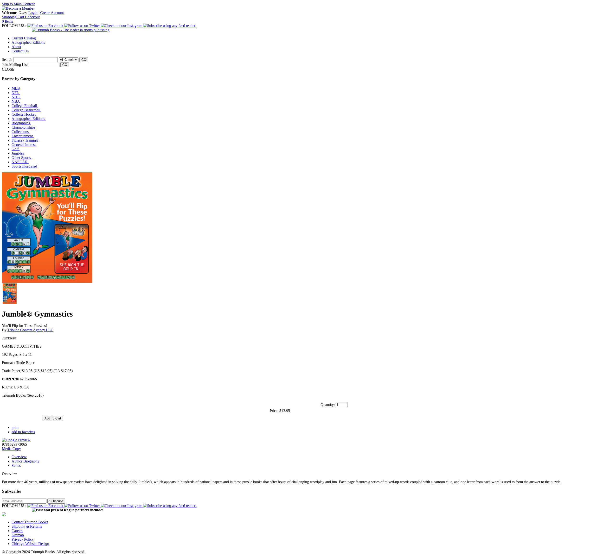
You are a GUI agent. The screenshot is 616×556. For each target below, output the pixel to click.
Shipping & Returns (27, 526)
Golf (15, 149)
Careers (17, 531)
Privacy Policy (23, 539)
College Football (25, 106)
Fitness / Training (25, 140)
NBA (16, 101)
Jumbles (18, 153)
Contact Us (20, 51)
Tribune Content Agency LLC (30, 330)
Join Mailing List (15, 64)
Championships (24, 127)
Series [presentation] (16, 465)
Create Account (52, 13)
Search (7, 59)
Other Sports (22, 158)
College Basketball (26, 110)
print (15, 427)
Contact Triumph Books (30, 522)
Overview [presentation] (19, 457)
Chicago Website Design (30, 544)
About (16, 47)
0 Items (7, 21)
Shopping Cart (13, 17)
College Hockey (24, 114)
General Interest (24, 145)
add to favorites (23, 432)
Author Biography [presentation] (25, 461)
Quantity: (328, 405)
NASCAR (20, 162)
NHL (16, 97)
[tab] (313, 457)
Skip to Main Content (18, 4)
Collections (21, 132)
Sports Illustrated (25, 166)
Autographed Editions (28, 42)
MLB (16, 88)
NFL (16, 93)
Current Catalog (24, 38)
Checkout (32, 17)
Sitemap (18, 535)
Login (33, 13)
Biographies (21, 123)
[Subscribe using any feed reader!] (170, 26)
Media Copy (11, 449)
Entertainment (23, 136)
